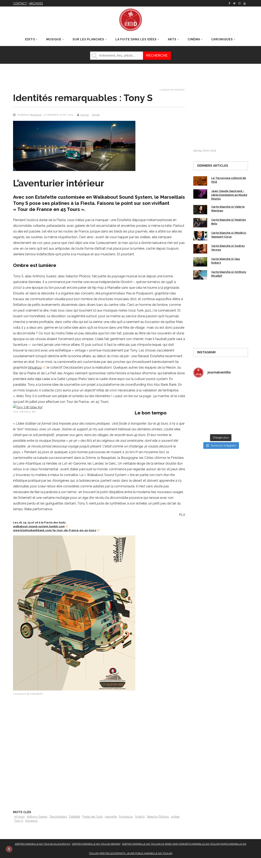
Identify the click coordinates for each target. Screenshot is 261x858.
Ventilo (84, 115)
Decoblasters (58, 816)
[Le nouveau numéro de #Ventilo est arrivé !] (235, 390)
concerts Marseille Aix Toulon (199, 844)
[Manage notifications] (9, 849)
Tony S (18, 820)
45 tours (19, 816)
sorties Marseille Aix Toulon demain (96, 844)
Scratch (140, 816)
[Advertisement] (99, 751)
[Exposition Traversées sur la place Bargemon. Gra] (206, 390)
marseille (111, 816)
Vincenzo (35, 367)
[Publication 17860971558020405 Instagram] (235, 406)
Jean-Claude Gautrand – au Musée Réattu (229, 194)
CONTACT (20, 3)
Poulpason (126, 816)
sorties (175, 816)
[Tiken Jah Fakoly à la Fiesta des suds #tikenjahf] (206, 406)
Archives (36, 3)
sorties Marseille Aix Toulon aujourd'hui (42, 844)
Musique (35, 115)
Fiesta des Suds (92, 816)
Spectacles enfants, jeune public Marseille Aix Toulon (135, 853)
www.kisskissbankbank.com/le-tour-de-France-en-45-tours (54, 530)
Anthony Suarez (37, 816)
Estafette (74, 816)
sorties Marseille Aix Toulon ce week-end (150, 844)
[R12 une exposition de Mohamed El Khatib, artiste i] (206, 423)
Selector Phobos (158, 816)
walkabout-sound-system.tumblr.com (39, 526)
